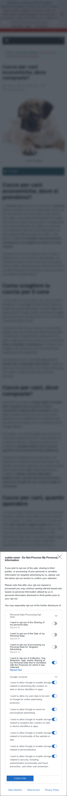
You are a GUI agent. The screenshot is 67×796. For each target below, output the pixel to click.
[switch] (54, 623)
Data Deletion (15, 790)
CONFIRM (20, 778)
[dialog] (33, 674)
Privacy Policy (52, 790)
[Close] (61, 558)
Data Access (33, 790)
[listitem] (33, 615)
